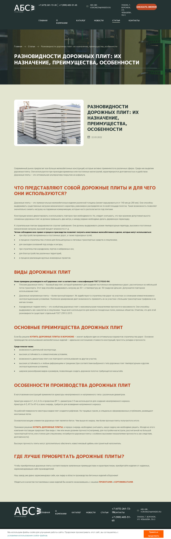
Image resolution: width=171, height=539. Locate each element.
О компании (61, 21)
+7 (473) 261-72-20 (48, 5)
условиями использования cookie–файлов (27, 535)
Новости (99, 20)
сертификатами (123, 482)
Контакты (134, 20)
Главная (43, 20)
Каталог (80, 20)
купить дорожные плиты (48, 427)
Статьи (116, 20)
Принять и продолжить (153, 534)
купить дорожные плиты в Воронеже (52, 336)
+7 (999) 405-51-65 (68, 5)
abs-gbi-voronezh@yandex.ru (100, 6)
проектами (105, 482)
